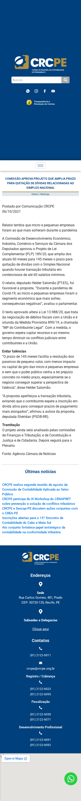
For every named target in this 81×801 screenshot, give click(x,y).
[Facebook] (44, 91)
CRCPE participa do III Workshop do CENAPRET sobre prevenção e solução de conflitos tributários (38, 501)
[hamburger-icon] (40, 165)
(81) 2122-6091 (40, 739)
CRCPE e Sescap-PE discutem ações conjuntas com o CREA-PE (40, 511)
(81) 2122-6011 (40, 655)
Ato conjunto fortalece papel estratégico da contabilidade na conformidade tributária (33, 530)
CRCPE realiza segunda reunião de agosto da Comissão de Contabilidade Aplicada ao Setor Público (35, 489)
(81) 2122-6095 (40, 694)
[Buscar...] (65, 80)
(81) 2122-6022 (40, 689)
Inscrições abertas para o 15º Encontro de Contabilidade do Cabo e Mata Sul (32, 520)
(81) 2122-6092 (40, 745)
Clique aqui (40, 629)
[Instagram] (36, 91)
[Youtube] (53, 91)
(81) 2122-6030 (40, 714)
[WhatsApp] (28, 91)
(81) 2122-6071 (40, 719)
